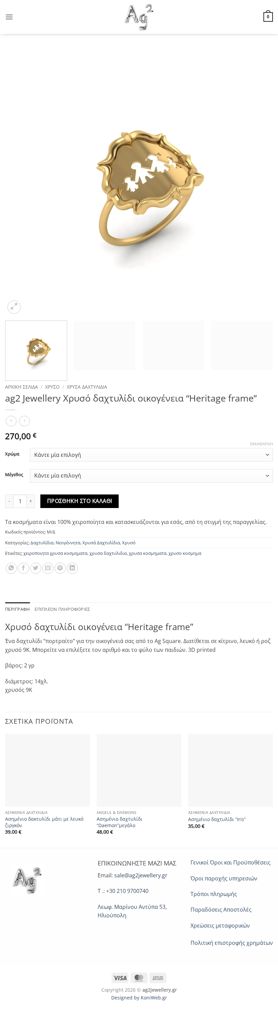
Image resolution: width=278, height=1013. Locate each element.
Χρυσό (52, 387)
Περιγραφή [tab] (17, 609)
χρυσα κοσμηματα (147, 553)
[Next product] (11, 421)
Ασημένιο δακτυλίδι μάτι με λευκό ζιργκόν (44, 822)
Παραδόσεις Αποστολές (221, 909)
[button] (9, 16)
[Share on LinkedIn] (72, 568)
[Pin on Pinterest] (60, 568)
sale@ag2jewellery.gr (140, 875)
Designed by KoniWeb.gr (139, 997)
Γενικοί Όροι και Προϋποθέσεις (231, 862)
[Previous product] (24, 421)
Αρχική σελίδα (21, 387)
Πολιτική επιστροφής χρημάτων (232, 943)
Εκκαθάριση (261, 444)
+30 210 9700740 (127, 891)
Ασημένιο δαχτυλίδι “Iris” (217, 819)
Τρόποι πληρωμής (214, 894)
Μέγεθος (14, 474)
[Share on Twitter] (35, 568)
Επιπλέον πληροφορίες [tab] (62, 609)
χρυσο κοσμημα (184, 553)
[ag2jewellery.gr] (139, 17)
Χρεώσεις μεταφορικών (220, 925)
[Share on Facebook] (23, 568)
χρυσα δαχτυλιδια (108, 553)
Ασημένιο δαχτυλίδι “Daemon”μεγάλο (119, 822)
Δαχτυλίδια (42, 543)
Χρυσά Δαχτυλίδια (87, 387)
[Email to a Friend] (48, 568)
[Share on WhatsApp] (11, 568)
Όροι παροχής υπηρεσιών (224, 878)
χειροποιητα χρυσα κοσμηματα (55, 553)
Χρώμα (12, 454)
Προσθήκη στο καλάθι (79, 501)
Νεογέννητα (68, 543)
